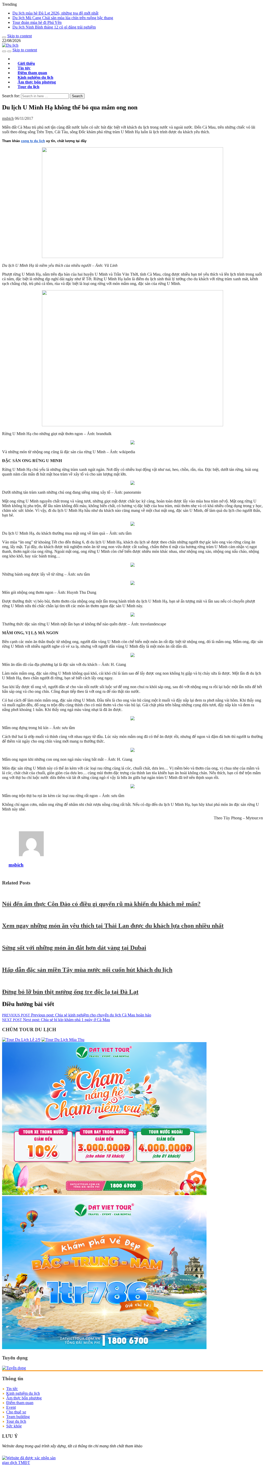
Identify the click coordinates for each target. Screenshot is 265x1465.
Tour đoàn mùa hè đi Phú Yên (37, 22)
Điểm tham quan (19, 1402)
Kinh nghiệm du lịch (23, 1393)
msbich (8, 118)
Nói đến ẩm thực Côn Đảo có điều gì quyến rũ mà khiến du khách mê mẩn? (101, 904)
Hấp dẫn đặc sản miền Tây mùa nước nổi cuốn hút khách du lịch (87, 969)
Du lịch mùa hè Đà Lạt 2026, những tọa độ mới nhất (55, 13)
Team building (18, 1416)
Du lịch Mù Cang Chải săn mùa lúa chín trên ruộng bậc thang (62, 18)
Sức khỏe (14, 1426)
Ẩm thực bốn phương (24, 1398)
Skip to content (19, 36)
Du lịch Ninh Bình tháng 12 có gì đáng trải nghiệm (54, 27)
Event (11, 1407)
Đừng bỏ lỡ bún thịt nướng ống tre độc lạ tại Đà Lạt (70, 991)
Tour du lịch (28, 87)
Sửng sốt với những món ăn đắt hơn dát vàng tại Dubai (74, 947)
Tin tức (12, 1388)
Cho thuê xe (16, 1412)
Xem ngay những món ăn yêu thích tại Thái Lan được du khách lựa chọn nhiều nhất (113, 925)
